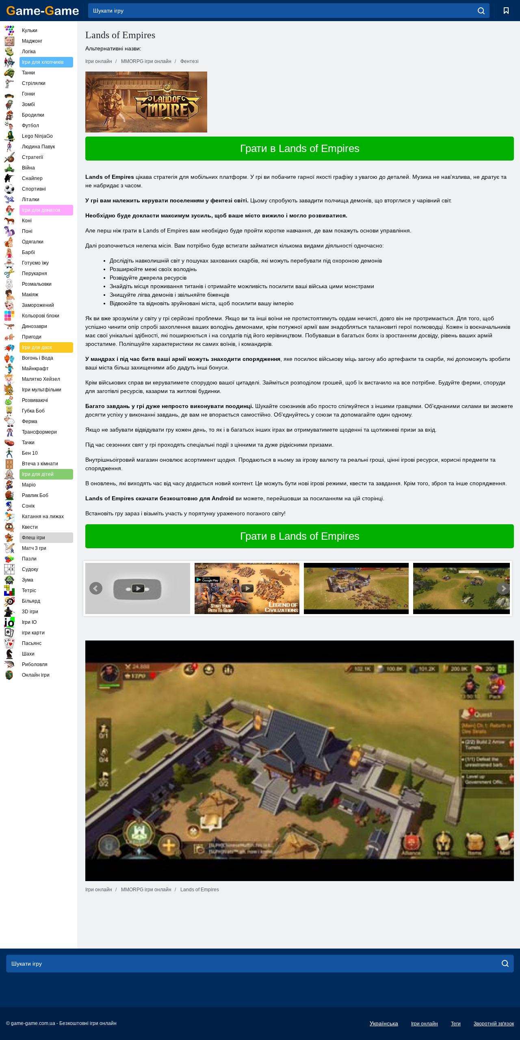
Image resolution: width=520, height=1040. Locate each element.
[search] (481, 10)
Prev (95, 588)
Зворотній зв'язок (494, 1024)
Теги (456, 1024)
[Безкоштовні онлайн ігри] (42, 10)
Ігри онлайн (424, 1024)
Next (503, 588)
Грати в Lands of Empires (300, 148)
